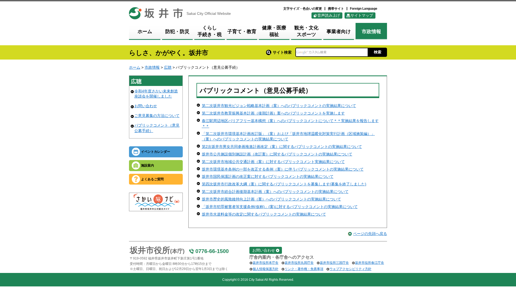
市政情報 (152, 67)
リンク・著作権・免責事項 (304, 269)
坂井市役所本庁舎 (265, 263)
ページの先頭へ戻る (370, 233)
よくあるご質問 (152, 179)
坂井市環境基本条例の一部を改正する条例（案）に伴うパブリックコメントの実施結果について (283, 169)
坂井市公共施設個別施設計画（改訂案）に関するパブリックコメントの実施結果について (277, 154)
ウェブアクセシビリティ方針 (350, 269)
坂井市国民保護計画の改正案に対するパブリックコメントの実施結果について (268, 176)
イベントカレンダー (155, 152)
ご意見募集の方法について (157, 115)
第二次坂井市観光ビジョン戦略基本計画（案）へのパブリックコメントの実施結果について (279, 105)
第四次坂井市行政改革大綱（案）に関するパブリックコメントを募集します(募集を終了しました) (284, 184)
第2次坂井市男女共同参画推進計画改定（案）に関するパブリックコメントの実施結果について (282, 146)
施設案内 (147, 165)
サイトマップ (361, 15)
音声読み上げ (328, 15)
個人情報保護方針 (265, 269)
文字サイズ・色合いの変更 (302, 9)
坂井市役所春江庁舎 (369, 263)
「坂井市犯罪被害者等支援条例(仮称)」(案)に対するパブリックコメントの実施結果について (280, 207)
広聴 (167, 67)
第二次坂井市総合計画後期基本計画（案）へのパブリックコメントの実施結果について (275, 191)
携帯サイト (336, 9)
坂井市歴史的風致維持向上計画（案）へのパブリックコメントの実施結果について (271, 199)
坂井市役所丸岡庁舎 (299, 263)
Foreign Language (363, 9)
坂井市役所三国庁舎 (334, 263)
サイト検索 (282, 52)
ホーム (134, 67)
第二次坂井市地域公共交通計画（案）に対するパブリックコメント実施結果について (273, 162)
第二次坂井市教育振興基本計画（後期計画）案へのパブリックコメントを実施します (273, 113)
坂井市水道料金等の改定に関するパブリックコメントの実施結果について (264, 214)
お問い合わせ (145, 106)
